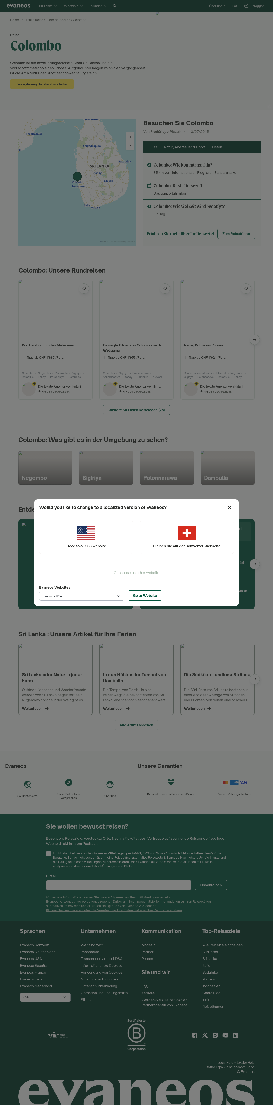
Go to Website (145, 595)
